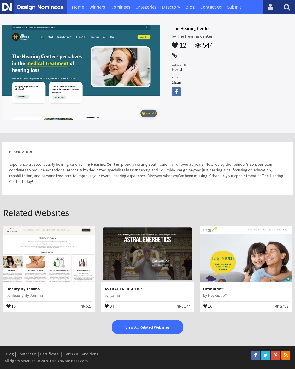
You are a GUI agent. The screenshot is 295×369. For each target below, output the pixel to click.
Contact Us (211, 7)
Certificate (49, 354)
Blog (190, 7)
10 (13, 305)
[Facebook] (255, 355)
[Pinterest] (275, 355)
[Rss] (285, 355)
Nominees (120, 7)
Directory (171, 7)
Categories (146, 7)
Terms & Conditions (81, 354)
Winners (97, 7)
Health (177, 69)
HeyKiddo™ (213, 288)
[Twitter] (265, 355)
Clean (176, 82)
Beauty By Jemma (23, 288)
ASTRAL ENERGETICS (124, 288)
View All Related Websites (147, 327)
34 (111, 305)
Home (78, 7)
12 (182, 43)
